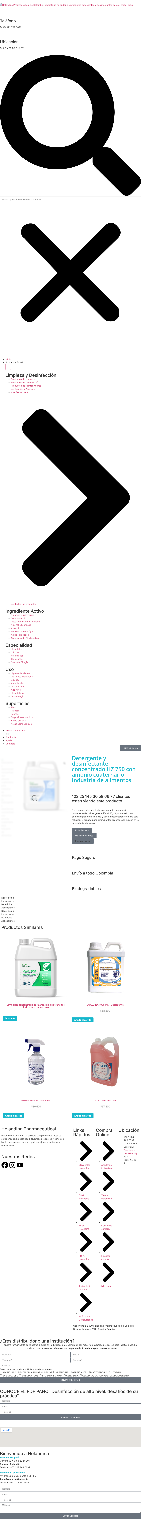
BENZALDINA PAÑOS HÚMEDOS (35, 1372)
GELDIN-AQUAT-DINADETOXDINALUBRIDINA (105, 1375)
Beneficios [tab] (6, 904)
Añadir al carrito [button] (82, 1020)
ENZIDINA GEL (10, 1375)
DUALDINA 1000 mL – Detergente (105, 1004)
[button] (70, 126)
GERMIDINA (72, 1375)
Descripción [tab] (7, 897)
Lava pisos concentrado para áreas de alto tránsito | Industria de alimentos (36, 1006)
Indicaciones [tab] (7, 901)
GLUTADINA (115, 1372)
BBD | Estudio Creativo (104, 1329)
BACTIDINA (8, 1372)
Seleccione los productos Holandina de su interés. (26, 1369)
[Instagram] (12, 1165)
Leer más (10, 1018)
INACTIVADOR (97, 1372)
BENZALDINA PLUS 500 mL (36, 1100)
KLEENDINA (62, 1372)
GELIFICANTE (79, 1372)
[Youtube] (20, 1165)
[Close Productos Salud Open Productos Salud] (8, 367)
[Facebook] (4, 1165)
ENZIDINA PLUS (30, 1375)
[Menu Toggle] (2, 354)
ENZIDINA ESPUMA (52, 1375)
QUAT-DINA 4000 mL (105, 1100)
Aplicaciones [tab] (8, 907)
